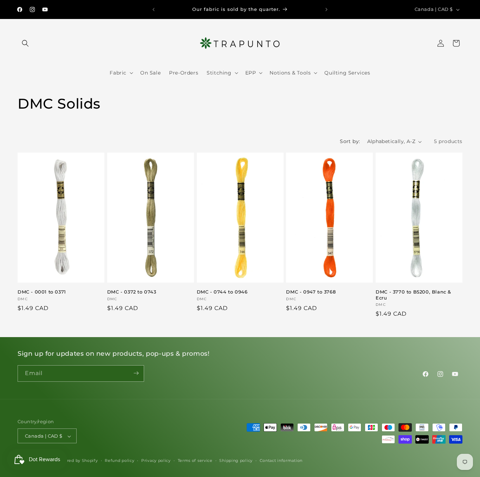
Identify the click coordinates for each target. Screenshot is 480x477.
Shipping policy (236, 460)
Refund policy (119, 460)
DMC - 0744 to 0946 (222, 292)
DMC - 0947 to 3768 (311, 292)
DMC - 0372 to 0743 (131, 292)
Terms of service (195, 460)
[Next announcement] (326, 9)
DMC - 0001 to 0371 (42, 292)
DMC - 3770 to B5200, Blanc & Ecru (413, 295)
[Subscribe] (136, 373)
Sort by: (350, 141)
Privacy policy (156, 460)
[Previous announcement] (153, 9)
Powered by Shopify (76, 460)
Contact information (281, 460)
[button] (25, 43)
